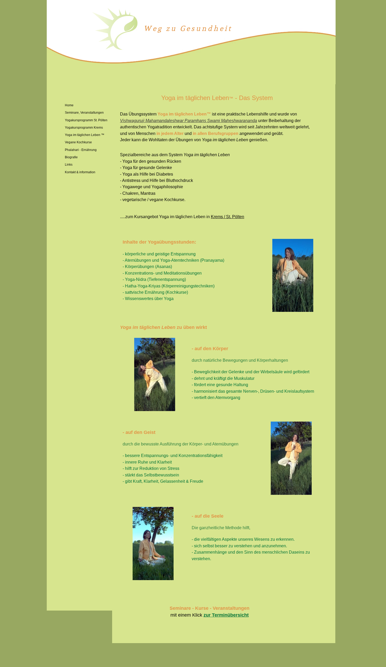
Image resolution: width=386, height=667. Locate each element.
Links (68, 164)
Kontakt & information (80, 172)
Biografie (71, 157)
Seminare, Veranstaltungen (84, 112)
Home (69, 105)
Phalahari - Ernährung (81, 150)
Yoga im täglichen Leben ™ (84, 135)
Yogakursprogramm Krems (84, 127)
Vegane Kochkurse (78, 142)
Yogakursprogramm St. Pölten (86, 120)
